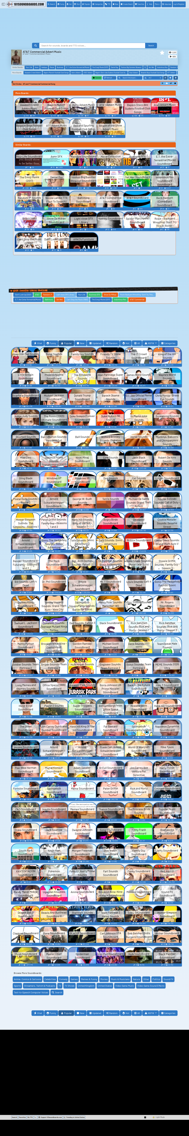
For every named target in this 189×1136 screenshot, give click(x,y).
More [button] (157, 4)
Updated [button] (96, 343)
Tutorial (98, 78)
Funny (62, 4)
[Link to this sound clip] (171, 83)
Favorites (140, 4)
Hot (70, 4)
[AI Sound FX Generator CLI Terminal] (35, 1117)
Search (52, 4)
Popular (87, 4)
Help (150, 4)
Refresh (111, 78)
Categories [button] (169, 343)
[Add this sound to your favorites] (175, 83)
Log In (178, 4)
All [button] (138, 343)
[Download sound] (167, 83)
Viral (78, 4)
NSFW (151, 343)
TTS (108, 4)
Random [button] (113, 343)
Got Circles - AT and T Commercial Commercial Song (34, 84)
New (116, 4)
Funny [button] (53, 343)
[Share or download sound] (162, 83)
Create (128, 4)
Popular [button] (68, 343)
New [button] (82, 343)
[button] (162, 52)
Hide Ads (168, 4)
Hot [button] (127, 343)
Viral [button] (39, 343)
